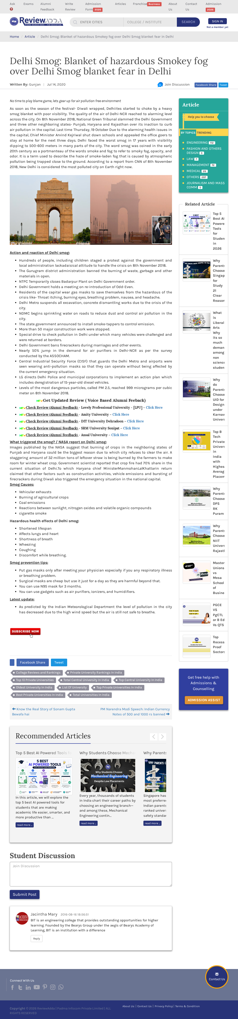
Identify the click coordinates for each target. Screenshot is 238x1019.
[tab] (188, 132)
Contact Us (191, 6)
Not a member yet (217, 27)
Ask (12, 4)
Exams (28, 4)
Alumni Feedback (47, 6)
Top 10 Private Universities (35, 680)
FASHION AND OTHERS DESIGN (204, 150)
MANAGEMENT (201, 165)
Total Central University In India (86, 680)
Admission (213, 6)
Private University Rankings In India (96, 672)
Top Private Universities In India (119, 687)
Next (162, 736)
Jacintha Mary (44, 914)
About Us (173, 6)
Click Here (154, 407)
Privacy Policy (164, 1006)
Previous (153, 736)
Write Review (70, 6)
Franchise (146, 4)
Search (188, 22)
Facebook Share (206, 84)
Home (14, 36)
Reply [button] (36, 938)
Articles (120, 4)
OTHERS (196, 177)
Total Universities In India (91, 695)
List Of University (74, 687)
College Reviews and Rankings (38, 672)
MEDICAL (196, 171)
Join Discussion (176, 84)
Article (30, 36)
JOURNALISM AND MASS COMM (206, 185)
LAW (192, 159)
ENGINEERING (200, 142)
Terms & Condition (187, 1006)
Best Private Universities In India (39, 695)
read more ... (24, 824)
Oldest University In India (34, 687)
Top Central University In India (140, 680)
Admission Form (93, 6)
